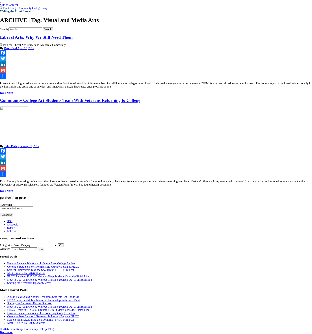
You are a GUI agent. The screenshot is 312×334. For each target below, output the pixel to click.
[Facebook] (156, 53)
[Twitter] (156, 58)
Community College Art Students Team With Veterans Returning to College (70, 100)
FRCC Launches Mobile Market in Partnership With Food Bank (43, 300)
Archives (5, 248)
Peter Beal (10, 48)
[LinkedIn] (156, 64)
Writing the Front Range (15, 11)
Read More (6, 92)
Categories (6, 245)
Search (4, 29)
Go (60, 245)
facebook (12, 224)
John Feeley (11, 146)
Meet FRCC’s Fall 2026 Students (26, 273)
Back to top (6, 332)
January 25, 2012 (29, 146)
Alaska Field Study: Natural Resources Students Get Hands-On (43, 296)
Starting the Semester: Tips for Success (29, 282)
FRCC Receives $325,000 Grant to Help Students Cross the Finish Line (48, 276)
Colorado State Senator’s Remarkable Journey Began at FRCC (43, 266)
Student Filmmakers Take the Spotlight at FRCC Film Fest (41, 269)
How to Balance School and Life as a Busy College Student (41, 263)
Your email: (6, 204)
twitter (10, 227)
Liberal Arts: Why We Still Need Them (36, 37)
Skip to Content (9, 4)
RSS (9, 221)
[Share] (156, 76)
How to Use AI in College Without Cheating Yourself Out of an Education (49, 279)
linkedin (11, 231)
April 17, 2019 (25, 48)
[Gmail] (156, 70)
